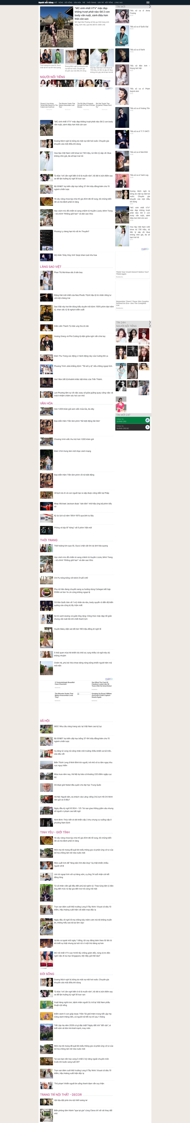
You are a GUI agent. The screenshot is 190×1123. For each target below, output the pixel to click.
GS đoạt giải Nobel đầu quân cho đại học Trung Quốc (77, 764)
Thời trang (91, 2)
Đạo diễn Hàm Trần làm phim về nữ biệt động (74, 468)
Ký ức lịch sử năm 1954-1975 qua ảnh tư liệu (74, 509)
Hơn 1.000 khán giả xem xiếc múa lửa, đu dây (74, 402)
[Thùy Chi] (71, 83)
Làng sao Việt (50, 260)
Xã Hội (45, 699)
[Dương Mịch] (43, 83)
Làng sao (118, 2)
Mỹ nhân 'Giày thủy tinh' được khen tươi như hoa (75, 248)
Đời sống (68, 2)
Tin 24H (121, 312)
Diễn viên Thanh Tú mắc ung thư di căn (71, 319)
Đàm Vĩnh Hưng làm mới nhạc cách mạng (72, 444)
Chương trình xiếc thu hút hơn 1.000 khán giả (74, 432)
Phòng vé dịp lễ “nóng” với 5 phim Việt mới (73, 521)
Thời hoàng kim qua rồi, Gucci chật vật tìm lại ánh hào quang (81, 539)
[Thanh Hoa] (89, 83)
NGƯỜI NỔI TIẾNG (126, 316)
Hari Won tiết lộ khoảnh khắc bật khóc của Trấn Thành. (78, 372)
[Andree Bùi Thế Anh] (65, 83)
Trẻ (83, 2)
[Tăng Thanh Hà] (48, 83)
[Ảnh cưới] (106, 81)
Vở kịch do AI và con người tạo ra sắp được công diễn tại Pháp (81, 486)
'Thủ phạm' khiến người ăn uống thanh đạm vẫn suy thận (79, 1062)
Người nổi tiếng (52, 77)
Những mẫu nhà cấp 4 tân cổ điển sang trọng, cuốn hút (78, 1105)
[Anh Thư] (59, 83)
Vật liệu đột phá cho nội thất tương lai (70, 1079)
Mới (55, 2)
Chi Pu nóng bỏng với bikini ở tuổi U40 (71, 571)
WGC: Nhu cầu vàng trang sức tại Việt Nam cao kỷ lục (78, 705)
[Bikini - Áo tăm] (76, 83)
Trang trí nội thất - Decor (61, 1073)
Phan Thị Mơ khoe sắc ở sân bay (68, 265)
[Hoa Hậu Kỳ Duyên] (53, 83)
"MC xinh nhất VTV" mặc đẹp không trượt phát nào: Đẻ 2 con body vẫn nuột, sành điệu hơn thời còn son (92, 13)
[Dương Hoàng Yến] (105, 86)
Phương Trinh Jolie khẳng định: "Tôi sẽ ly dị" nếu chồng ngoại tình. (83, 359)
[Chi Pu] (81, 83)
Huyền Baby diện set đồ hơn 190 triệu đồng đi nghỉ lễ (77, 622)
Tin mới (120, 6)
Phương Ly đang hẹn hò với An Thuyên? (71, 224)
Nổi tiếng (109, 2)
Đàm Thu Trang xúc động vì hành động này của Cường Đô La (81, 349)
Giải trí (101, 2)
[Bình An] (98, 83)
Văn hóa (77, 2)
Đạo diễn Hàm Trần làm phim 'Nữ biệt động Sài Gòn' (77, 414)
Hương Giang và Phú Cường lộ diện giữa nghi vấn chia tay (79, 329)
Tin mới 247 (123, 405)
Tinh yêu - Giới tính (55, 811)
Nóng (60, 2)
